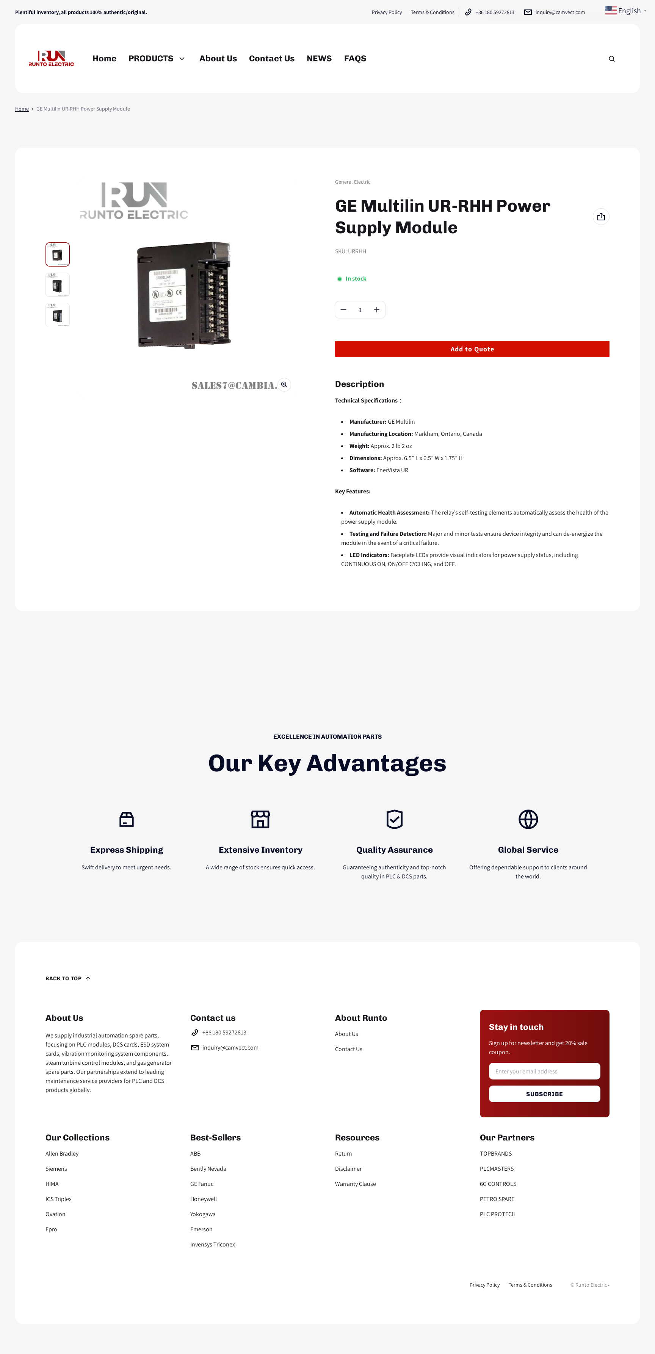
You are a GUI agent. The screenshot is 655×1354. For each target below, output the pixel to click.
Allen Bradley (61, 1153)
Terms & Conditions (432, 12)
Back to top (63, 978)
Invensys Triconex (212, 1244)
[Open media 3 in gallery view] (57, 315)
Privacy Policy (387, 12)
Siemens (56, 1169)
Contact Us (348, 1049)
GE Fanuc (201, 1184)
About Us (346, 1034)
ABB (195, 1153)
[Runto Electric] (51, 58)
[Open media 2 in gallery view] (57, 285)
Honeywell (203, 1199)
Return (343, 1153)
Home (22, 108)
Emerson (201, 1229)
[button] (611, 58)
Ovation (55, 1214)
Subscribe (544, 1094)
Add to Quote (472, 349)
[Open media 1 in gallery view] (57, 254)
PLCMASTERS (497, 1169)
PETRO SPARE (497, 1199)
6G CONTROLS (498, 1184)
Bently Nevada (208, 1169)
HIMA (52, 1184)
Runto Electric (591, 1284)
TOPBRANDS (496, 1153)
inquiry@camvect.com (560, 12)
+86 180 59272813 (495, 12)
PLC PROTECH (498, 1214)
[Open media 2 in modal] (187, 288)
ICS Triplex (58, 1199)
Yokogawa (203, 1214)
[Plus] (376, 309)
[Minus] (343, 309)
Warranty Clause (355, 1184)
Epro (51, 1229)
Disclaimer (348, 1169)
